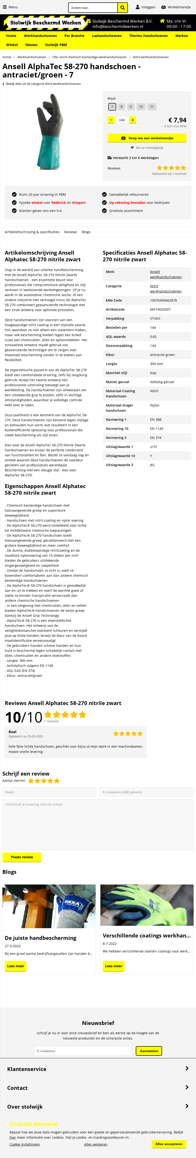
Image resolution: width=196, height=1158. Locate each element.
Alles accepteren (169, 1144)
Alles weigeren (96, 1144)
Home (11, 35)
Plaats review (22, 857)
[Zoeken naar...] (122, 7)
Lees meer (15, 966)
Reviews (70, 232)
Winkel (12, 44)
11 (152, 107)
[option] (49, 131)
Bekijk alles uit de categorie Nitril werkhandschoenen (43, 84)
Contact (17, 1087)
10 (141, 107)
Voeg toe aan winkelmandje (151, 138)
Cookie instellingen (25, 1144)
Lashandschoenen (107, 35)
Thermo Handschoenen (148, 35)
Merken (181, 35)
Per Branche (74, 35)
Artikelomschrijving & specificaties (32, 232)
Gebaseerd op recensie (169, 173)
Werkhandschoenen (40, 35)
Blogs (86, 232)
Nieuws (31, 44)
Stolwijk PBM (56, 44)
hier (13, 1137)
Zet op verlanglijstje (149, 147)
